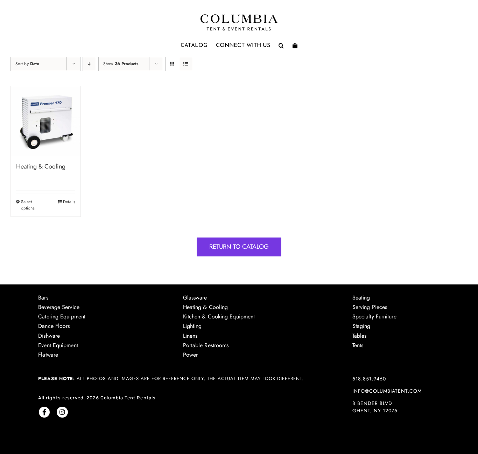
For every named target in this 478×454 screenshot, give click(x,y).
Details (69, 202)
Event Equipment (58, 345)
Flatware (48, 355)
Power (190, 355)
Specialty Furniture (374, 316)
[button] (281, 46)
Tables (359, 336)
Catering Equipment (61, 316)
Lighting (192, 326)
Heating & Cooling (40, 166)
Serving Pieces (369, 307)
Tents (358, 345)
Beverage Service (58, 307)
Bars (43, 298)
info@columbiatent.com (387, 390)
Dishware (49, 336)
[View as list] (186, 64)
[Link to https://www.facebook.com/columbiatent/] (44, 412)
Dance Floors (54, 326)
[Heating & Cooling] (45, 121)
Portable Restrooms (206, 345)
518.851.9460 (369, 378)
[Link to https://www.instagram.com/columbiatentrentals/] (62, 412)
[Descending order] (89, 64)
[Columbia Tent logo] (239, 16)
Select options (28, 205)
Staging (361, 326)
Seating (361, 298)
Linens (190, 336)
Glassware (195, 298)
